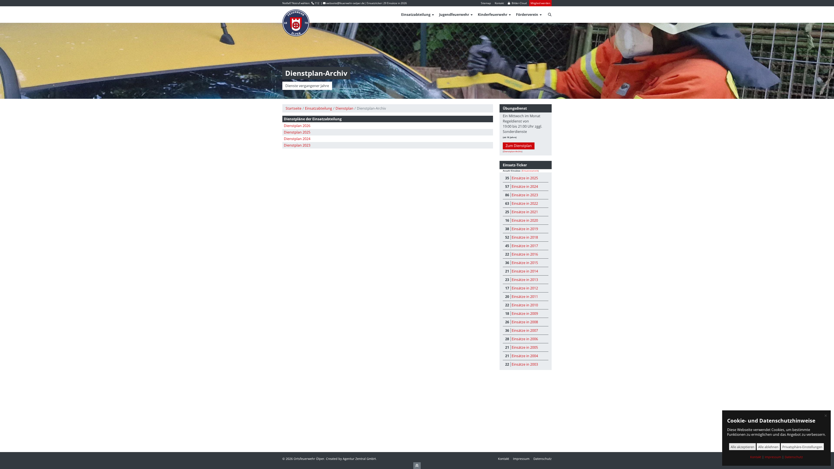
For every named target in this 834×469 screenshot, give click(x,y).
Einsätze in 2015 (525, 262)
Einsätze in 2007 (525, 330)
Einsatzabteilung (318, 108)
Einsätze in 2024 (525, 186)
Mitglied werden (540, 3)
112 (317, 3)
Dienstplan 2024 (297, 138)
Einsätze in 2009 (525, 313)
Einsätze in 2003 (525, 364)
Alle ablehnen (768, 447)
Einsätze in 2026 (397, 3)
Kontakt (499, 3)
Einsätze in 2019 (525, 228)
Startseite (293, 108)
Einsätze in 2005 (525, 347)
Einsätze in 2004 (525, 355)
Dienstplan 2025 (297, 132)
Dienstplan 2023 (297, 145)
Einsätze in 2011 (525, 296)
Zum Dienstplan (519, 146)
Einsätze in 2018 (525, 237)
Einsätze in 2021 (525, 212)
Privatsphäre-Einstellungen (802, 447)
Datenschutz (542, 459)
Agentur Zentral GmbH (359, 459)
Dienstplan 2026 (297, 125)
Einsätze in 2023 (525, 195)
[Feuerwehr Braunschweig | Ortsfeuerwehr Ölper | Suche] (550, 14)
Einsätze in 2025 (525, 178)
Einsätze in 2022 (525, 203)
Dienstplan (344, 108)
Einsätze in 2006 (525, 339)
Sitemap (486, 3)
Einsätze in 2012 (525, 288)
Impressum (521, 459)
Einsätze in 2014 (525, 271)
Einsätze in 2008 (525, 322)
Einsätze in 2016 (525, 254)
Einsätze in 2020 (525, 220)
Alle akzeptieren (742, 447)
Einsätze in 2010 (525, 305)
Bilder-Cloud (519, 3)
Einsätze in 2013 (525, 279)
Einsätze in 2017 (525, 245)
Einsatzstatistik (530, 170)
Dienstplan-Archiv (512, 151)
